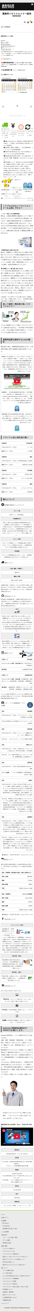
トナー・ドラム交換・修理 (10, 1237)
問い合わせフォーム (8, 48)
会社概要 (3, 1220)
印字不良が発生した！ (9, 1262)
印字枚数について (7, 1289)
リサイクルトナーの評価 (9, 1281)
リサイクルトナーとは (9, 1251)
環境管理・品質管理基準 (14, 362)
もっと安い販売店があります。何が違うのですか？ (17, 1275)
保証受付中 (4, 1235)
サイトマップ (5, 1303)
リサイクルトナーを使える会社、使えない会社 (15, 1286)
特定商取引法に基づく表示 (10, 1228)
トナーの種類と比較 (8, 1270)
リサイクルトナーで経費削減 (10, 1278)
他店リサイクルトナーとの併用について (14, 1259)
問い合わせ (6, 1223)
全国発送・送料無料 (8, 1292)
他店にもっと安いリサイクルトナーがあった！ (15, 1256)
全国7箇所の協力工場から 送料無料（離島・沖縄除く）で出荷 (5, 133)
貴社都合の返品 (7, 1243)
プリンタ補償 (6, 1240)
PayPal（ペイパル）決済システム (8, 933)
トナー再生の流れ (7, 1273)
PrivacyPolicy (6, 1226)
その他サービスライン (23, 1205)
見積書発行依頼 (20, 1022)
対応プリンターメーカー (9, 1294)
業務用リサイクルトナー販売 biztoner (16, 14)
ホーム (3, 1214)
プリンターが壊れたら (9, 1248)
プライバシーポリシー (16, 533)
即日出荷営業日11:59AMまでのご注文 (21, 133)
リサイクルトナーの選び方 (10, 1284)
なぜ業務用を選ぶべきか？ (10, 1297)
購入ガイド (4, 1268)
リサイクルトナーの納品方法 (10, 1254)
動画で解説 (4, 1246)
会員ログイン (5, 1217)
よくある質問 (5, 1231)
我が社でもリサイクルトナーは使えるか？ (14, 1264)
